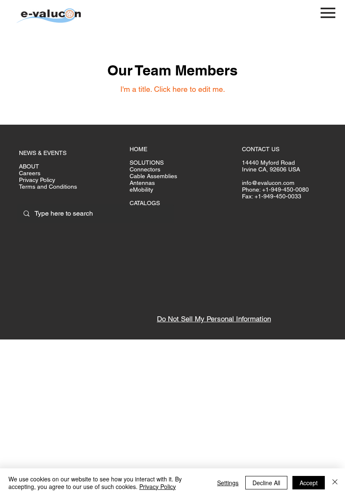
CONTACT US (260, 149)
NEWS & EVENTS (42, 153)
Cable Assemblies (153, 176)
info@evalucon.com (268, 182)
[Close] (335, 482)
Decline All (266, 482)
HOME (138, 149)
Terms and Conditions (48, 186)
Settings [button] (228, 482)
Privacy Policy (37, 179)
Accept (309, 482)
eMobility (141, 189)
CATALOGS (145, 203)
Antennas (142, 182)
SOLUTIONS (147, 162)
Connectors (145, 169)
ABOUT (29, 166)
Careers (29, 173)
